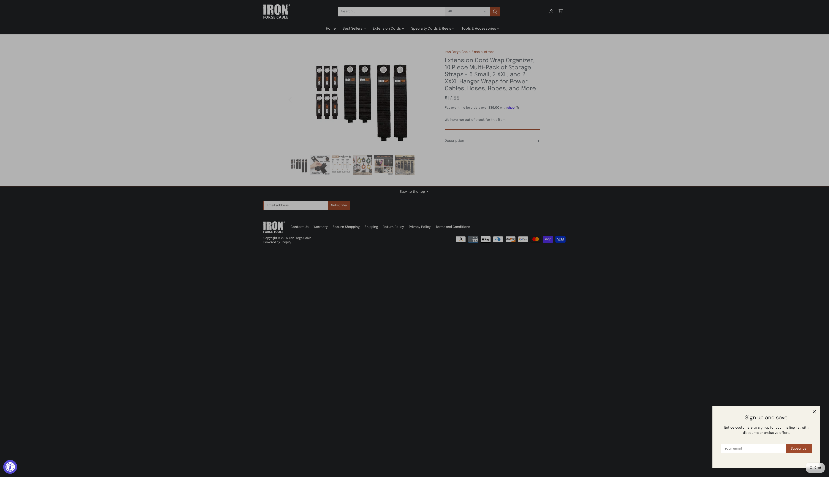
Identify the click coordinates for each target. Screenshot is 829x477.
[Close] (814, 412)
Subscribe (799, 448)
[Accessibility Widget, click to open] (10, 467)
